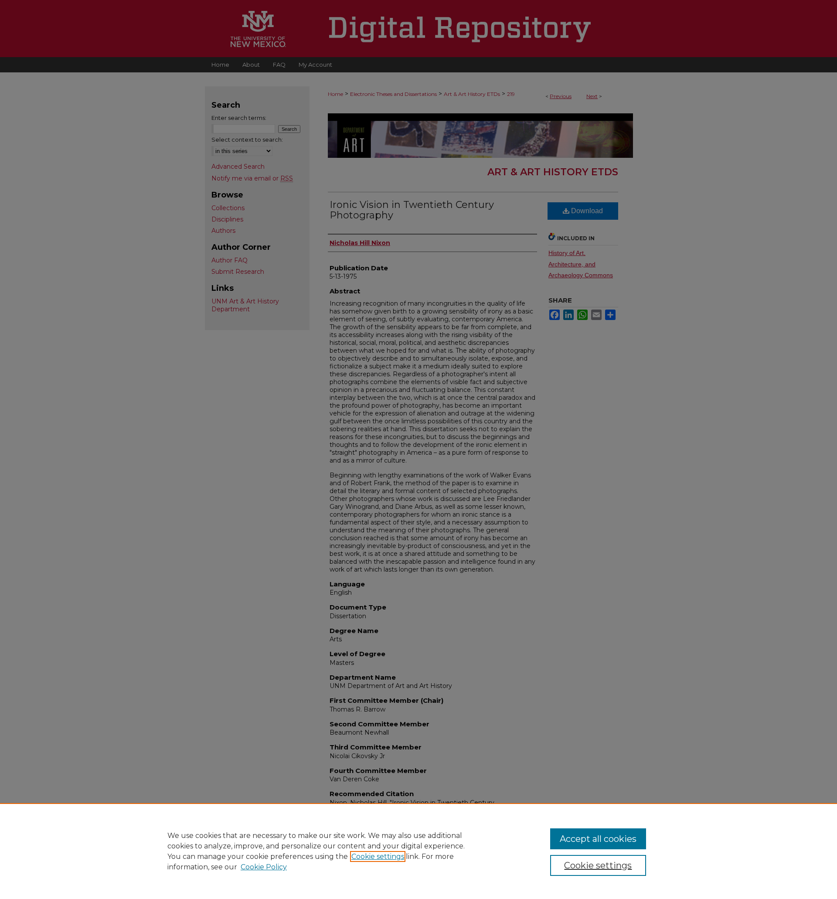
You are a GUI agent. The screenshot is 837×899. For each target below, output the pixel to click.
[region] (418, 851)
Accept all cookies (598, 839)
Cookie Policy (264, 867)
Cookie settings (377, 856)
